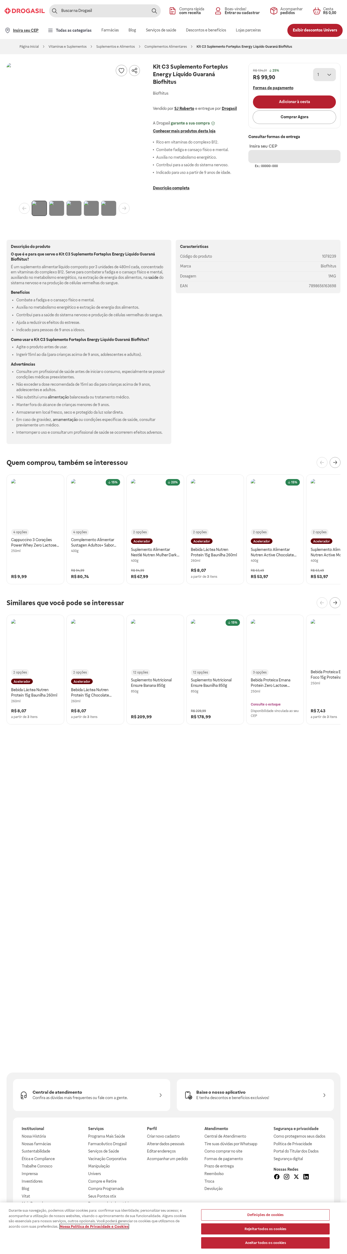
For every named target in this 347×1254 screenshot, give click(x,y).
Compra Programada (106, 1188)
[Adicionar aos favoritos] (121, 70)
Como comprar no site (223, 1151)
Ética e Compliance (38, 1159)
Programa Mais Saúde (106, 1136)
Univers (94, 1174)
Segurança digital (288, 1159)
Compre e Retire (102, 1181)
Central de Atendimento (225, 1136)
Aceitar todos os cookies (265, 1243)
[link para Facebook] (277, 1177)
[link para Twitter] (296, 1177)
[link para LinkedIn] (306, 1177)
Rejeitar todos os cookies (265, 1229)
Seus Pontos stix (102, 1196)
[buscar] (154, 10)
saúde (153, 277)
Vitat (26, 1196)
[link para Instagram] (286, 1177)
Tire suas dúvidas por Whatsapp (230, 1144)
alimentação (58, 397)
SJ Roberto (184, 108)
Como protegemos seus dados (299, 1136)
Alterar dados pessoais (165, 1144)
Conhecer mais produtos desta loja (184, 131)
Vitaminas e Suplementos (67, 47)
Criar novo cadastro (163, 1136)
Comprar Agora (295, 117)
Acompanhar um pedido (167, 1159)
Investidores (32, 1181)
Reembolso (214, 1174)
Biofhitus (328, 266)
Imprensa (30, 1174)
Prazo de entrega (219, 1166)
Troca (209, 1181)
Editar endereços (161, 1151)
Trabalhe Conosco (37, 1166)
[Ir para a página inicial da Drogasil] (24, 10)
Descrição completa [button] (171, 188)
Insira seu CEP (263, 146)
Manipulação (99, 1166)
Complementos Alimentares (165, 47)
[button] (74, 131)
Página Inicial (29, 47)
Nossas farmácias (36, 1144)
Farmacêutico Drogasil (107, 1144)
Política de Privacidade (293, 1144)
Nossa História (34, 1136)
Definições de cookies (265, 1215)
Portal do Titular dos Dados (296, 1151)
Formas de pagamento (223, 1159)
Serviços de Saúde (103, 1151)
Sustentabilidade (36, 1151)
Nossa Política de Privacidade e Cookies (94, 1226)
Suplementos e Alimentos (115, 47)
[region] (173, 1228)
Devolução (213, 1188)
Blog (25, 1188)
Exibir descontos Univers (315, 30)
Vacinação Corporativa (107, 1159)
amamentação (65, 419)
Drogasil (229, 108)
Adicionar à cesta (294, 102)
